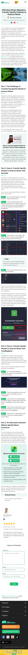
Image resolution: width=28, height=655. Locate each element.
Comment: (5, 550)
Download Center (12, 631)
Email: (4, 573)
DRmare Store (11, 627)
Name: (4, 567)
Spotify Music (22, 20)
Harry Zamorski (16, 17)
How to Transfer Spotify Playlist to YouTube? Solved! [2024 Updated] (14, 146)
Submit (14, 584)
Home (5, 596)
